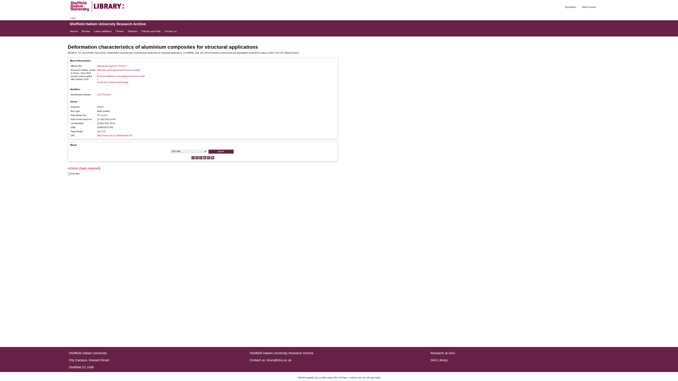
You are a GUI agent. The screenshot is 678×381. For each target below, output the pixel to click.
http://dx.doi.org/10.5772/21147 (112, 66)
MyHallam (570, 7)
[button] (69, 174)
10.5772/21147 (104, 94)
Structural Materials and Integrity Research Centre (121, 76)
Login (73, 18)
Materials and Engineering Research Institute (118, 70)
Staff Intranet (589, 7)
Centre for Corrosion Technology (112, 82)
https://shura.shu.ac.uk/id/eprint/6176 (114, 135)
